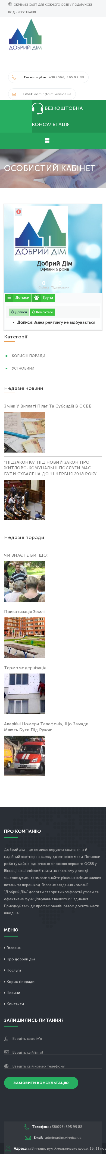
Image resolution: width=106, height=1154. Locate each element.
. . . (56, 140)
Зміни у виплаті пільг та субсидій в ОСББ (48, 406)
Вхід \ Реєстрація (22, 12)
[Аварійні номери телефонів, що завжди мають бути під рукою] (24, 757)
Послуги (14, 970)
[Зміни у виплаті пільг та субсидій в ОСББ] (24, 433)
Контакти (15, 1004)
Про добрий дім (21, 959)
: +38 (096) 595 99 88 (53, 77)
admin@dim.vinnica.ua (58, 1138)
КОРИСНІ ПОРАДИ (28, 356)
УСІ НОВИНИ (23, 368)
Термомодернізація (25, 667)
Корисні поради (21, 982)
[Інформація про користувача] (18, 212)
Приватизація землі (24, 611)
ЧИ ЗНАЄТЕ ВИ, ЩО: (26, 555)
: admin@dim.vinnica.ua (47, 94)
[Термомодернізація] (24, 695)
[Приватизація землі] (24, 638)
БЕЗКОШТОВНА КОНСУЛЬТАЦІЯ (57, 116)
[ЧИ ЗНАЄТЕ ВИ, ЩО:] (24, 582)
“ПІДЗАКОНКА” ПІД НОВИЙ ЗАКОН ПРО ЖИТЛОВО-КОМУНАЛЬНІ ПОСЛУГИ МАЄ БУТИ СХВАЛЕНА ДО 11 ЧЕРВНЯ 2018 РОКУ (50, 468)
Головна (14, 948)
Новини (13, 993)
